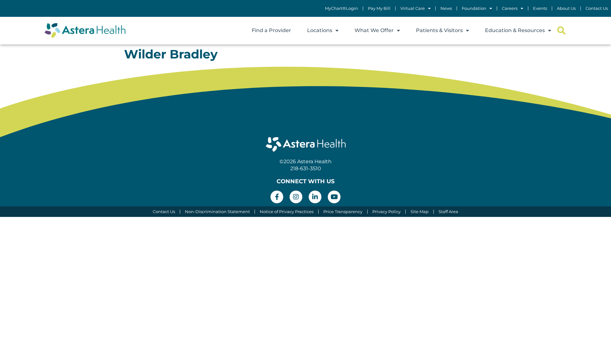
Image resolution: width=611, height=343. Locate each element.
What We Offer (374, 30)
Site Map (420, 212)
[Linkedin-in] (315, 197)
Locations (319, 30)
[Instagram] (296, 197)
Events (540, 8)
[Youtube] (334, 197)
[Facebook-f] (276, 197)
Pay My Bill (379, 8)
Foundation (474, 8)
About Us (566, 8)
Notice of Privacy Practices (286, 212)
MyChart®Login (341, 8)
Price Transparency (342, 212)
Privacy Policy (386, 212)
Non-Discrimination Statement (217, 212)
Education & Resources (515, 30)
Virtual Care (412, 8)
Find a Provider (271, 30)
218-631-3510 (305, 168)
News (446, 8)
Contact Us (597, 8)
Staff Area (448, 212)
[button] (561, 30)
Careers (509, 8)
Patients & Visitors (439, 30)
